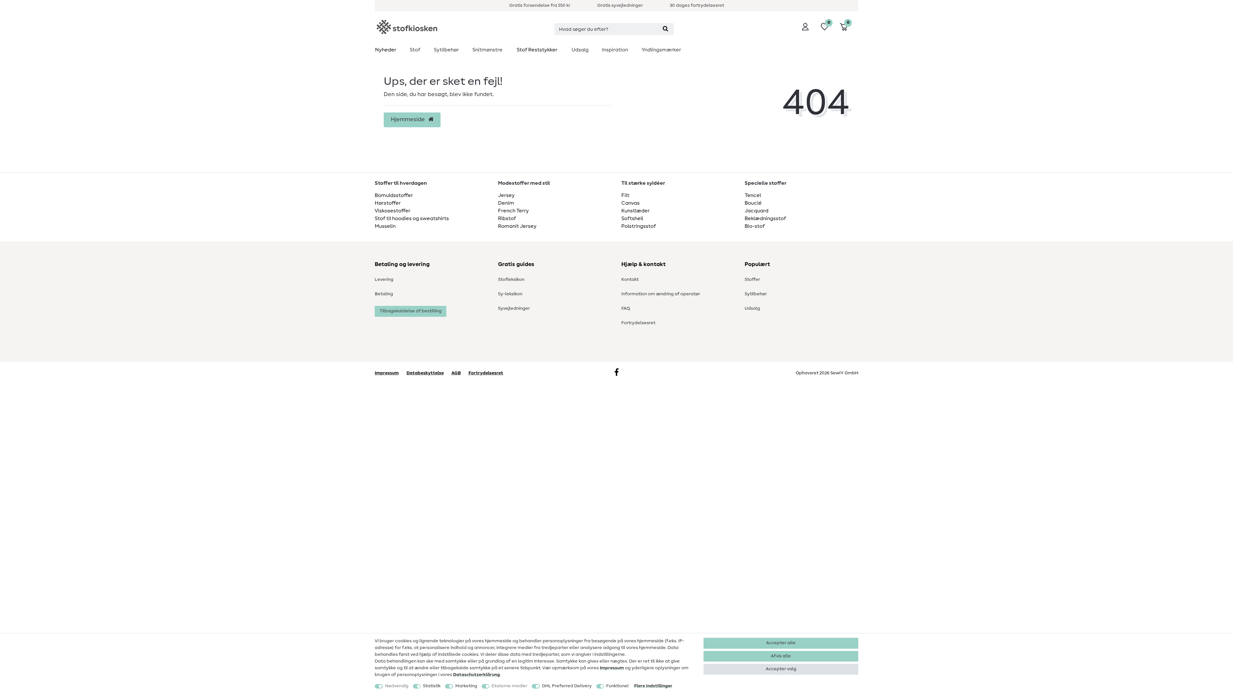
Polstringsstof (638, 226)
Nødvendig (396, 686)
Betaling (384, 294)
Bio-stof (755, 226)
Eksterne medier (509, 686)
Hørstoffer (388, 203)
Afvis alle (781, 656)
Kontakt (630, 279)
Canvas (630, 203)
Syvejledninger (514, 308)
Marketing (466, 686)
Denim (506, 203)
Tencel (753, 195)
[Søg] (665, 29)
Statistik (432, 686)
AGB (456, 373)
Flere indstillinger (653, 686)
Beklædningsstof (765, 218)
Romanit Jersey (517, 226)
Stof (415, 49)
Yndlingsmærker (661, 49)
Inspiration (615, 49)
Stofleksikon (511, 279)
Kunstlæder (635, 210)
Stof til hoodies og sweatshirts (412, 218)
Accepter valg (781, 669)
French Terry (513, 210)
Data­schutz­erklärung (476, 674)
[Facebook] (616, 373)
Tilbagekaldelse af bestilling (411, 311)
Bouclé (753, 203)
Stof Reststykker (537, 49)
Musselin (385, 226)
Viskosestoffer (392, 210)
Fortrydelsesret (638, 323)
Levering (384, 279)
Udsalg (580, 49)
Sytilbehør (446, 49)
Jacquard (756, 210)
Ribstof (507, 218)
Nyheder (385, 49)
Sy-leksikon (510, 294)
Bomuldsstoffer (394, 195)
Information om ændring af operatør (660, 294)
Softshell (632, 218)
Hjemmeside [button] (408, 119)
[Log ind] (805, 27)
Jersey (506, 195)
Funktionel (617, 686)
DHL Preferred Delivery (567, 686)
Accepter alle (781, 643)
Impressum (612, 668)
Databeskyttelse (425, 373)
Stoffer (752, 279)
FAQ (625, 308)
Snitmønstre (487, 49)
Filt (625, 195)
